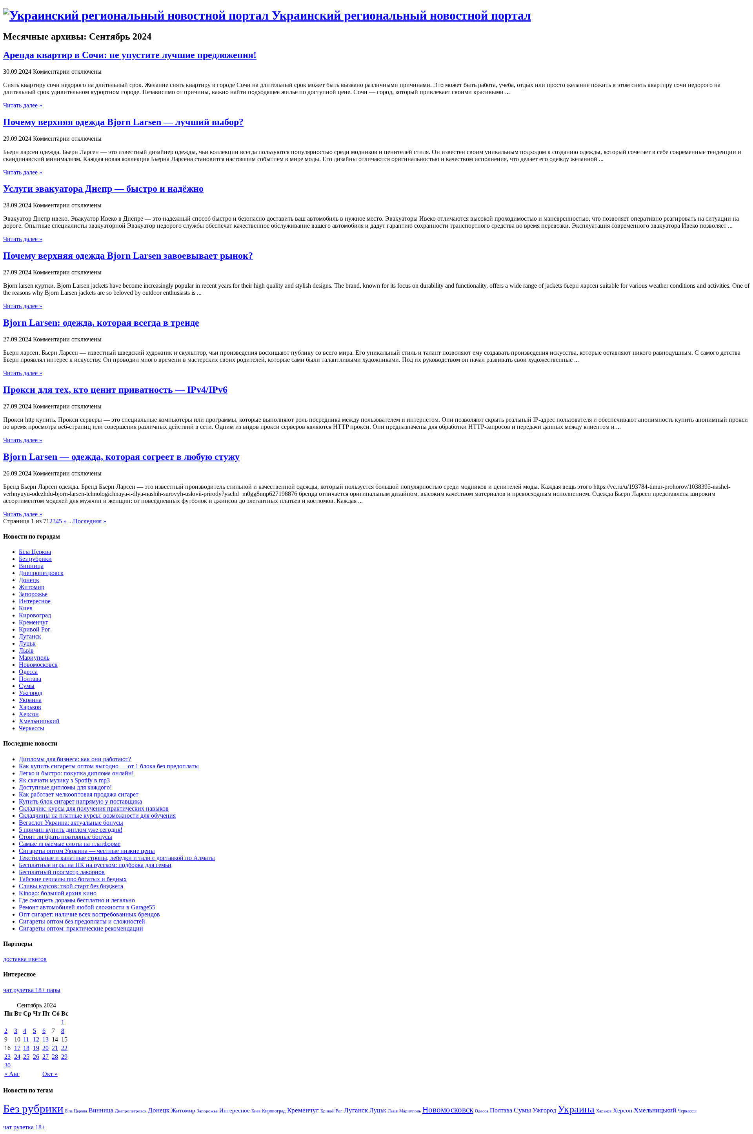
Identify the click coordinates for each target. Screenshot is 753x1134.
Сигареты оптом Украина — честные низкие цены (87, 850)
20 (45, 1048)
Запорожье (33, 594)
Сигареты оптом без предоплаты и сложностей (82, 921)
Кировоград (35, 615)
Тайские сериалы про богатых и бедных (73, 879)
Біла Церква (35, 551)
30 (7, 1065)
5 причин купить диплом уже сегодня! (70, 829)
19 (36, 1048)
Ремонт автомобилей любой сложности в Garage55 (87, 907)
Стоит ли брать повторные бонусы (65, 836)
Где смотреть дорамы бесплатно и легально (77, 900)
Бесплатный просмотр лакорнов (62, 872)
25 (26, 1056)
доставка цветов (25, 959)
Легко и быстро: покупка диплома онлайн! (76, 773)
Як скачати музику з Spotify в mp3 (64, 780)
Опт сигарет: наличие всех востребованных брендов (89, 914)
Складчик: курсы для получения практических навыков (94, 808)
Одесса (28, 671)
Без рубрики (35, 558)
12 (36, 1039)
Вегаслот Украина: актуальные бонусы (71, 822)
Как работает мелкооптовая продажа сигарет (78, 794)
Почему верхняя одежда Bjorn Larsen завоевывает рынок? (128, 255)
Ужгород (30, 692)
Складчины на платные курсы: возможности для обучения (97, 815)
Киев (26, 608)
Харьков (30, 707)
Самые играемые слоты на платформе (69, 843)
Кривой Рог (35, 629)
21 (55, 1048)
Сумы (27, 685)
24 (17, 1056)
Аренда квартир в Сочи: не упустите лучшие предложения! (129, 55)
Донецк (29, 580)
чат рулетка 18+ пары (31, 990)
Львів (26, 650)
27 (45, 1056)
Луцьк (27, 643)
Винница (31, 565)
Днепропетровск (41, 573)
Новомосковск (38, 664)
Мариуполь (34, 657)
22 (64, 1048)
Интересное (35, 601)
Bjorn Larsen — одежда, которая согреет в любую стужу (121, 457)
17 (17, 1048)
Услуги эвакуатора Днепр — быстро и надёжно (103, 188)
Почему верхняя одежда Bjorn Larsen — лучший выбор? (123, 122)
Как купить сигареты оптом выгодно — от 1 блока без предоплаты (109, 766)
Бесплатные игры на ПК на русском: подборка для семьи (95, 865)
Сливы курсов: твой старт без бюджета (71, 886)
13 (45, 1039)
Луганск (30, 636)
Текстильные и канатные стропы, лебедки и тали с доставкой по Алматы (117, 858)
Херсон (29, 714)
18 (26, 1048)
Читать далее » (22, 105)
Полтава (30, 678)
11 (26, 1039)
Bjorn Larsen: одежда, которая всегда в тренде (101, 323)
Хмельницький (39, 721)
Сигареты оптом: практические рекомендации (81, 928)
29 (64, 1056)
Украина (30, 700)
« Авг (12, 1073)
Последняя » (89, 521)
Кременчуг (33, 622)
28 (55, 1056)
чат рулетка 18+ (24, 1127)
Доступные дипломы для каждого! (65, 787)
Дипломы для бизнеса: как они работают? (75, 759)
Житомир (31, 587)
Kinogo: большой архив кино (57, 893)
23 (7, 1056)
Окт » (50, 1073)
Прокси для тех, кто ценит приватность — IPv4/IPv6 (115, 390)
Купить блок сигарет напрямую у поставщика (80, 801)
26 (36, 1056)
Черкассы (31, 728)
